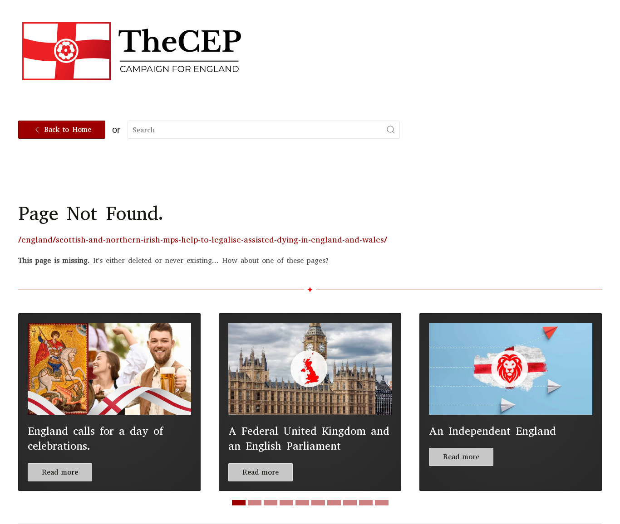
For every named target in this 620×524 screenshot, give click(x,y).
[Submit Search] (391, 130)
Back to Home (67, 129)
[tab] (239, 502)
